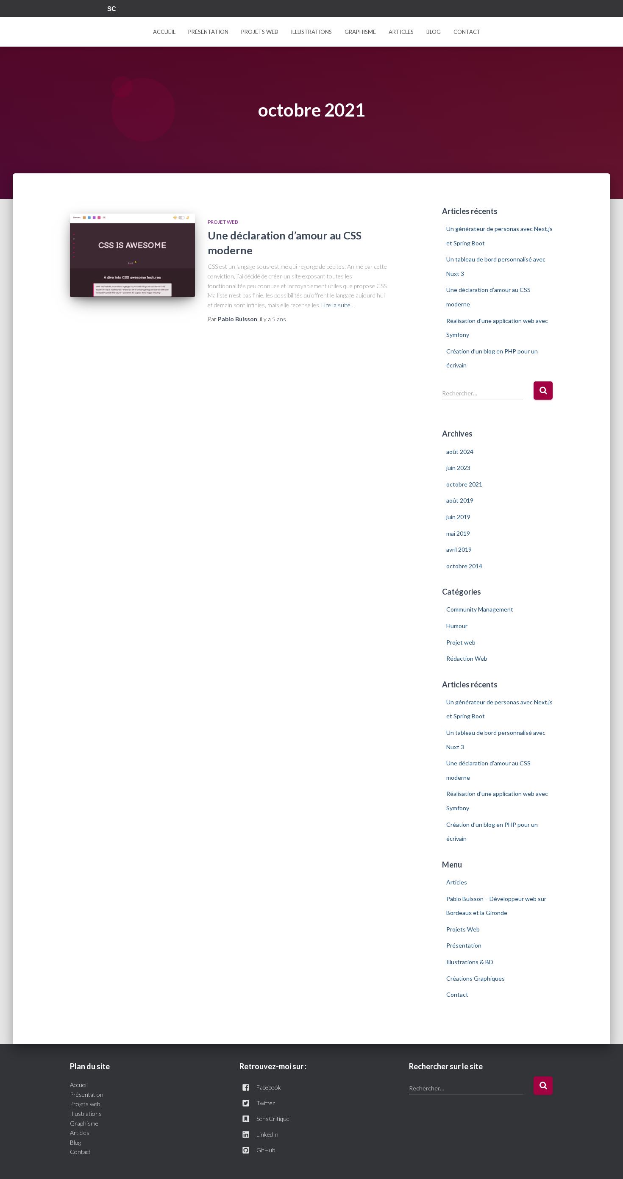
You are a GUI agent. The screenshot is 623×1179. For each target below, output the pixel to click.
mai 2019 (458, 533)
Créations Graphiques (475, 978)
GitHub (265, 1150)
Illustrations (311, 31)
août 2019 (459, 500)
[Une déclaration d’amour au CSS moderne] (132, 255)
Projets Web (259, 31)
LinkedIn (267, 1134)
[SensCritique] (112, 8)
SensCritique (272, 1118)
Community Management (479, 609)
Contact (467, 31)
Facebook (72, 9)
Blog (75, 1142)
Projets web (85, 1103)
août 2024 (459, 451)
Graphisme (360, 31)
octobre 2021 (464, 484)
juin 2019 (458, 516)
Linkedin (91, 9)
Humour (456, 625)
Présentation (208, 31)
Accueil (164, 31)
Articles (401, 31)
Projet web (223, 222)
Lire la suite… (338, 305)
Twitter (81, 9)
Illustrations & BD (469, 961)
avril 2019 (459, 549)
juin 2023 (458, 467)
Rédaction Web (466, 658)
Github (100, 9)
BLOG (433, 31)
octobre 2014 (464, 566)
